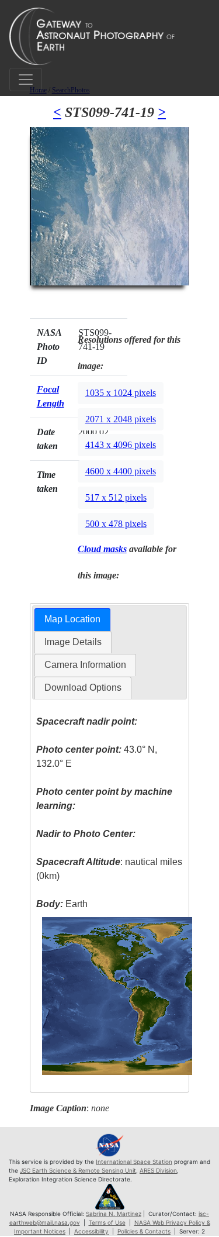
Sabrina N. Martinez (113, 1213)
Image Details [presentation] (73, 642)
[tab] (72, 619)
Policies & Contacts (144, 1231)
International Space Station (134, 1161)
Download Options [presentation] (82, 687)
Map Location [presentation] (72, 619)
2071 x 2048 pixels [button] (120, 419)
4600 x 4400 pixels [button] (120, 471)
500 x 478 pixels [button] (116, 524)
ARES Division (158, 1170)
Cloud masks (102, 549)
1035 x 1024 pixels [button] (120, 393)
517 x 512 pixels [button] (116, 497)
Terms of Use (107, 1222)
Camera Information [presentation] (85, 665)
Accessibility (91, 1231)
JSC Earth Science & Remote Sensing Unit (78, 1170)
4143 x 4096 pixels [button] (120, 445)
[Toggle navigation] (25, 79)
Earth (62, 904)
